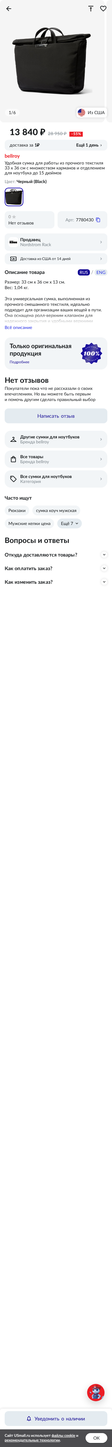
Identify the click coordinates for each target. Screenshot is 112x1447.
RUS (84, 272)
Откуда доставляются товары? (41, 554)
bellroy (12, 156)
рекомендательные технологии (32, 1440)
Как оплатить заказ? (28, 568)
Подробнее (19, 362)
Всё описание (18, 327)
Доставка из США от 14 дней (45, 259)
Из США (96, 112)
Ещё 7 (67, 523)
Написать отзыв (56, 416)
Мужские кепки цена (29, 523)
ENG (100, 272)
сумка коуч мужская (56, 510)
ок (96, 1438)
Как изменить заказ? (29, 582)
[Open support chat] (96, 1392)
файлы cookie (63, 1436)
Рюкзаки (17, 510)
